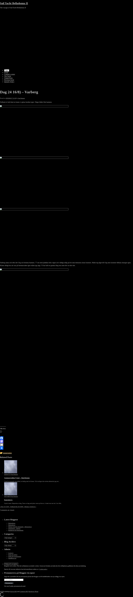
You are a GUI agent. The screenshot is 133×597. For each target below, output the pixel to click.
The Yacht (7, 76)
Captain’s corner (9, 74)
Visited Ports (8, 78)
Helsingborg (11, 523)
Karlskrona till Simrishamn (15, 530)
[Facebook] (66, 438)
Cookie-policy (43, 569)
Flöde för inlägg (12, 555)
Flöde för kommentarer (14, 556)
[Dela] (66, 448)
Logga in (10, 553)
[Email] (66, 444)
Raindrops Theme (33, 591)
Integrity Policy (9, 82)
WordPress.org (12, 558)
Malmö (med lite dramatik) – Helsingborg (20, 527)
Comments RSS (24, 591)
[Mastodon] (66, 441)
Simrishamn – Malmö (14, 528)
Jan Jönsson (21, 98)
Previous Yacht (9, 80)
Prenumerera (8, 583)
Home (6, 72)
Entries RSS (13, 591)
